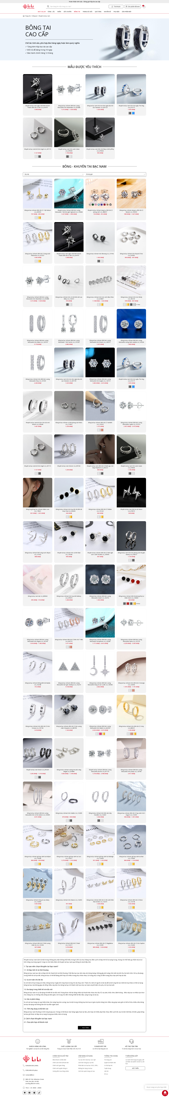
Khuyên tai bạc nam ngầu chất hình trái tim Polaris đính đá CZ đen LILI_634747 (37, 106)
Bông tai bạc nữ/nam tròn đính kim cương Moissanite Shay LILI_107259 (38, 380)
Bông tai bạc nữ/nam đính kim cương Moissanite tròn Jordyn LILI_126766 (131, 770)
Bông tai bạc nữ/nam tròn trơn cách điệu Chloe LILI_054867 (100, 298)
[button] (116, 6)
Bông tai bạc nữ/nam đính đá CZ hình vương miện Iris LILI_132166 (37, 944)
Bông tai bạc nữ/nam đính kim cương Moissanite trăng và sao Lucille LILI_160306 (100, 684)
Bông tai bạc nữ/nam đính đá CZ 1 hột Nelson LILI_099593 (37, 211)
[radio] (130, 113)
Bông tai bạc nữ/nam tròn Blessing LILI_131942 (100, 253)
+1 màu (138, 304)
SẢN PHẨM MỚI (126, 11)
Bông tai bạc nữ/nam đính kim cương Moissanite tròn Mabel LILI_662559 (100, 727)
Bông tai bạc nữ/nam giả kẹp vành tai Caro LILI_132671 (69, 857)
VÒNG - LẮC (51, 11)
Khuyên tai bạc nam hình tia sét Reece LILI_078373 (131, 510)
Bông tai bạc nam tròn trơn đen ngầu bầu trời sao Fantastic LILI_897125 (100, 106)
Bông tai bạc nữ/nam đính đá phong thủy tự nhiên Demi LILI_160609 (131, 597)
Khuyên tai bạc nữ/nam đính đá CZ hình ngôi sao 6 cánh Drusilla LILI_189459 (100, 553)
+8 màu (138, 603)
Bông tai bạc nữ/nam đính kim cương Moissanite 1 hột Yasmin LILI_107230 (68, 341)
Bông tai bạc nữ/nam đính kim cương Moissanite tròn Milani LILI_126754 (37, 341)
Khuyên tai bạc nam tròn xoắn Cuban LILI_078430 (68, 150)
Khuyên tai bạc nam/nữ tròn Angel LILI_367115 (37, 149)
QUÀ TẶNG (98, 11)
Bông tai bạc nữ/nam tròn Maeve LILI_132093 (69, 900)
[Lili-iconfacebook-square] (29, 1092)
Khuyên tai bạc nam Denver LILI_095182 (68, 466)
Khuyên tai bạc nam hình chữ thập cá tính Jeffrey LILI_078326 (100, 150)
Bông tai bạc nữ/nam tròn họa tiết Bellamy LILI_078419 (69, 597)
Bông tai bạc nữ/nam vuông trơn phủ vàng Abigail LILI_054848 (69, 770)
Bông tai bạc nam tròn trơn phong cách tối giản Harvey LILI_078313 (131, 553)
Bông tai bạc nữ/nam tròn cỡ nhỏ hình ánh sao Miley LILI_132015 (69, 298)
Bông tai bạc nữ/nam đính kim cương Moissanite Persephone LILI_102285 (100, 640)
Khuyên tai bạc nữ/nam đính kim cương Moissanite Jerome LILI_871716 (100, 770)
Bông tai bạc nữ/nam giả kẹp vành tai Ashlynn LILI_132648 (38, 857)
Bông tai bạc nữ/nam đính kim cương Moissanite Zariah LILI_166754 (100, 597)
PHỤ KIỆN (116, 11)
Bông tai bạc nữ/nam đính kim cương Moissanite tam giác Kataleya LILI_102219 (69, 684)
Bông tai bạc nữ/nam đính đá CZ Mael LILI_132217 (69, 944)
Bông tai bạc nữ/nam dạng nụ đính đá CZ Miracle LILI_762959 (131, 211)
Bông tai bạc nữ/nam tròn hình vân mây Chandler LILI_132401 (100, 814)
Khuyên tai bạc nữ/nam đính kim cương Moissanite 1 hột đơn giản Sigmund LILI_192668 (69, 211)
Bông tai (34, 16)
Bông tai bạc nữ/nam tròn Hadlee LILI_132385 (69, 813)
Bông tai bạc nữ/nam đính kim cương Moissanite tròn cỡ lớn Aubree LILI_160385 (37, 814)
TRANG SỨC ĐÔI (87, 11)
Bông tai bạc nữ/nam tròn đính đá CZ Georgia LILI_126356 (131, 684)
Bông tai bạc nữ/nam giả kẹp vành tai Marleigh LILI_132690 (100, 857)
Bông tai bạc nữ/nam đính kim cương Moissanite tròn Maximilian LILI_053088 (69, 106)
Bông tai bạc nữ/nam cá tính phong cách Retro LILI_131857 (69, 423)
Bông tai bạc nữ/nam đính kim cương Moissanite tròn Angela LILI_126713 (100, 380)
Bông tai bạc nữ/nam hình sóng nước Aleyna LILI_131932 (37, 553)
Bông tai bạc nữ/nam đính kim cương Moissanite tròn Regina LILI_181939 (37, 640)
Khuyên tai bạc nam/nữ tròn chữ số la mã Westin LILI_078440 (37, 423)
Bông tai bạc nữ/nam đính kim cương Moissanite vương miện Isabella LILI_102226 (131, 341)
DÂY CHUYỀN (67, 11)
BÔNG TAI (77, 11)
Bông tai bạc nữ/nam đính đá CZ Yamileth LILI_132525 (100, 423)
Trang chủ (28, 16)
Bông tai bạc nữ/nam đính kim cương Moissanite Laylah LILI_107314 (131, 423)
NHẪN (59, 11)
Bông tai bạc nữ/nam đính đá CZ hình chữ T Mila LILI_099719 (69, 640)
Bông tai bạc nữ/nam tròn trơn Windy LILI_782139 (131, 298)
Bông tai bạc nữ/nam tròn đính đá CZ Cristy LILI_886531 (131, 727)
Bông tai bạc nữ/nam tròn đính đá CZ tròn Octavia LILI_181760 (38, 727)
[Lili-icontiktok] (39, 1092)
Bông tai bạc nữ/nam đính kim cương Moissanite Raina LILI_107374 (131, 640)
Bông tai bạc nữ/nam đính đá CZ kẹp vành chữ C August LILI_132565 (131, 814)
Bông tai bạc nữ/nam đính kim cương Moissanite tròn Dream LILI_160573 (100, 341)
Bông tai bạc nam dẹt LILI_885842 (37, 596)
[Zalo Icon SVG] (24, 1092)
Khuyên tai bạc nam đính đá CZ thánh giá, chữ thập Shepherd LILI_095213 (100, 467)
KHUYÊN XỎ (107, 11)
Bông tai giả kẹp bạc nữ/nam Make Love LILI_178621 (37, 510)
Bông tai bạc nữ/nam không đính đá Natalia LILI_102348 (37, 684)
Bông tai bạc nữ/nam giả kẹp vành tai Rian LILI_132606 (131, 857)
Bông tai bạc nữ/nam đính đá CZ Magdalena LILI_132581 (100, 944)
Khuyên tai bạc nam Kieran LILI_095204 (37, 770)
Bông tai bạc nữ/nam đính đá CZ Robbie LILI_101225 (100, 510)
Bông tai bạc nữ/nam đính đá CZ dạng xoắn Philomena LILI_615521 (37, 254)
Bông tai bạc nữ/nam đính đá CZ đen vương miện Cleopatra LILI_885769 (69, 727)
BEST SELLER (42, 11)
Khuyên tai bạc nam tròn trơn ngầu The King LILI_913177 (131, 106)
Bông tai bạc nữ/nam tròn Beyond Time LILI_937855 (131, 254)
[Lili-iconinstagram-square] (34, 1092)
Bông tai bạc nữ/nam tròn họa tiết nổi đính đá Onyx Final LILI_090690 (69, 510)
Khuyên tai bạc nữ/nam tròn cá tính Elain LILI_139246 (68, 553)
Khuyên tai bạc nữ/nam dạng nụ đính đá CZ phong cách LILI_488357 (100, 211)
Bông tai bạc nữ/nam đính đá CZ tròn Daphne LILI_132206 (131, 944)
